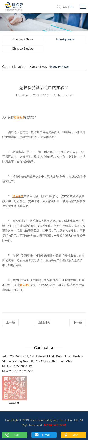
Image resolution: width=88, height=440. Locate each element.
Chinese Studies (22, 48)
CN (65, 6)
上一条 (10, 322)
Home (33, 66)
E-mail (46, 435)
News (43, 66)
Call (16, 435)
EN (71, 6)
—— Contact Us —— (44, 347)
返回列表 (44, 322)
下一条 (77, 322)
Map (75, 435)
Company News (22, 39)
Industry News (65, 39)
